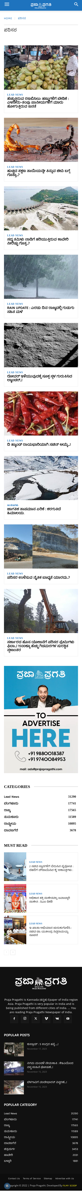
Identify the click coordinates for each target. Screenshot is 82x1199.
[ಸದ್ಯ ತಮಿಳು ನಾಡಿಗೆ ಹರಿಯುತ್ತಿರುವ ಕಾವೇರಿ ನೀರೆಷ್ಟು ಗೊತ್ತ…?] (41, 208)
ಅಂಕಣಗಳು (54, 38)
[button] (6, 5)
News (28, 38)
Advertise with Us (64, 1179)
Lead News (13, 38)
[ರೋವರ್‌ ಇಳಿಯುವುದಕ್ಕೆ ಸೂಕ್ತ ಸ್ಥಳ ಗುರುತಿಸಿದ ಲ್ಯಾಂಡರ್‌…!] (41, 345)
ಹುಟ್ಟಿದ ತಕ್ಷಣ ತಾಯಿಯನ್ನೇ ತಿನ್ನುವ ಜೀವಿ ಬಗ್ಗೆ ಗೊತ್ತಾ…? (38, 173)
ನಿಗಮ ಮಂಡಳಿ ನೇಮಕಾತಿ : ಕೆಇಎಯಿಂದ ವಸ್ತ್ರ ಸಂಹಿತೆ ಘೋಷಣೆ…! (50, 1065)
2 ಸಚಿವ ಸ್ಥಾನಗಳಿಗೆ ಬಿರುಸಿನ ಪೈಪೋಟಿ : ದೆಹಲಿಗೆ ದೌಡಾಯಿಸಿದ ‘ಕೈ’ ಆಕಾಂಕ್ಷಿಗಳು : (51, 868)
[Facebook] (14, 1019)
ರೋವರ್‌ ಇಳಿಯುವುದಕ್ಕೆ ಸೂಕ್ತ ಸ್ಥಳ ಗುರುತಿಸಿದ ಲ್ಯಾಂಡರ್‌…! (39, 379)
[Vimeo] (46, 1019)
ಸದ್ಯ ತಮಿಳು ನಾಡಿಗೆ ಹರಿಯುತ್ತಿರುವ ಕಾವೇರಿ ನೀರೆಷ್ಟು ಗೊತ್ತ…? (37, 242)
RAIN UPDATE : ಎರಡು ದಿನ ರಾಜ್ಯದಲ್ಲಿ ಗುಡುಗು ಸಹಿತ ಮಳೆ (40, 310)
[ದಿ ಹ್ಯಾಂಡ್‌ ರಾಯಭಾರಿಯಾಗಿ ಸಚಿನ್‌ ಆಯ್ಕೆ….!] (41, 413)
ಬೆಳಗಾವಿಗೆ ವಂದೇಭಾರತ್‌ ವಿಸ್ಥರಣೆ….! (47, 1082)
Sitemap (48, 1179)
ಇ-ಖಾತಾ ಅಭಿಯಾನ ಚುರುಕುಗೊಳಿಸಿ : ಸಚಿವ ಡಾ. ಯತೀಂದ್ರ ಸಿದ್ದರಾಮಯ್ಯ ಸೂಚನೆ (50, 932)
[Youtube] (68, 1019)
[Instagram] (25, 1019)
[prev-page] (6, 952)
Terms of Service (32, 1179)
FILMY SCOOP (70, 1186)
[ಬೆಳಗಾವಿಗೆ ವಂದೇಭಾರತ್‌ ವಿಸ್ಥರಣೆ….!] (14, 1087)
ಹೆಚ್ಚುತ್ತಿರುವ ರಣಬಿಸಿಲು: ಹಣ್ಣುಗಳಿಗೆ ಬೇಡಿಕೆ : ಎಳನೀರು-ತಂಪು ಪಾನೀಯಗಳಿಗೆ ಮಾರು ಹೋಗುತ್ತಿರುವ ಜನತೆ (38, 103)
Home (8, 18)
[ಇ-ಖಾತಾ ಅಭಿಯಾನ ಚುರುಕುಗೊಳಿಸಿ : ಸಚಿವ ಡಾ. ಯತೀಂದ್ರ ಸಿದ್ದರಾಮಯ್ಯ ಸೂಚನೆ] (15, 930)
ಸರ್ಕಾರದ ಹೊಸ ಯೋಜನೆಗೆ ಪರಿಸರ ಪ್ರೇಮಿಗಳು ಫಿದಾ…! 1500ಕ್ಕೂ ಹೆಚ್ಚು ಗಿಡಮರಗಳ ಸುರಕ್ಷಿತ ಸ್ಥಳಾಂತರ (40, 646)
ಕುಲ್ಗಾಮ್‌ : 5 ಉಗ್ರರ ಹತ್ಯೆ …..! (42, 1044)
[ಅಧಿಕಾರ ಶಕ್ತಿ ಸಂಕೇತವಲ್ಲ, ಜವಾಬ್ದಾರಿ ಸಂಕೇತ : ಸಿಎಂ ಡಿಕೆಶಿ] (15, 898)
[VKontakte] (57, 1019)
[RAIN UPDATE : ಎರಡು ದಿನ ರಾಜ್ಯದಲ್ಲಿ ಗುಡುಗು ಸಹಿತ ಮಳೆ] (41, 277)
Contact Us (14, 1179)
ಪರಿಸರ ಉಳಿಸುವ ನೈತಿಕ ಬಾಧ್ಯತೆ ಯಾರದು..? (38, 578)
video (40, 38)
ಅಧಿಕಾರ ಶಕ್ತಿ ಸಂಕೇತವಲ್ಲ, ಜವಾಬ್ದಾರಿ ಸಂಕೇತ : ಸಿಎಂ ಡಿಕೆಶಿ (49, 900)
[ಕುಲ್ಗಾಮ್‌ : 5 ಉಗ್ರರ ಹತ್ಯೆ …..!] (14, 1049)
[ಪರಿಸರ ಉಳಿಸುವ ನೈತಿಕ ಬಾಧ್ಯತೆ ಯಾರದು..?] (41, 546)
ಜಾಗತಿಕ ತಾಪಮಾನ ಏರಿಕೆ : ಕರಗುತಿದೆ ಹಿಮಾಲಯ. (34, 511)
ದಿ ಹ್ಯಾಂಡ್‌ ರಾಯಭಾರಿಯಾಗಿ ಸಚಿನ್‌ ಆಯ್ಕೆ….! (39, 445)
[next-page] (12, 952)
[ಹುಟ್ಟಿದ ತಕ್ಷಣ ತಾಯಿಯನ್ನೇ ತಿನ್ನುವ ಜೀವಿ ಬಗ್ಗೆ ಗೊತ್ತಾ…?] (41, 140)
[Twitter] (36, 1019)
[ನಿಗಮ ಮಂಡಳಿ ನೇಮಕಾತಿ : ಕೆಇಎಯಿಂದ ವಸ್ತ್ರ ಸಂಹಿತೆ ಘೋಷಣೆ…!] (14, 1068)
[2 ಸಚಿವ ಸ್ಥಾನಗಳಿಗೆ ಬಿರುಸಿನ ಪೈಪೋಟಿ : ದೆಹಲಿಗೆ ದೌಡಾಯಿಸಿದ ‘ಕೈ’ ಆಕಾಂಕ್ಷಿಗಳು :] (15, 866)
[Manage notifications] (7, 1186)
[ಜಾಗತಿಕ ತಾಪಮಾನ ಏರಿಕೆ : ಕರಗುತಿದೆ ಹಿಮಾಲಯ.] (41, 478)
